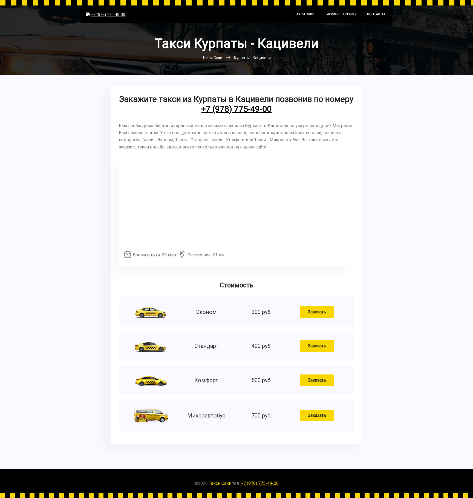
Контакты (376, 14)
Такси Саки (304, 14)
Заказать (317, 311)
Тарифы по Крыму (341, 14)
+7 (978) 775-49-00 (108, 14)
